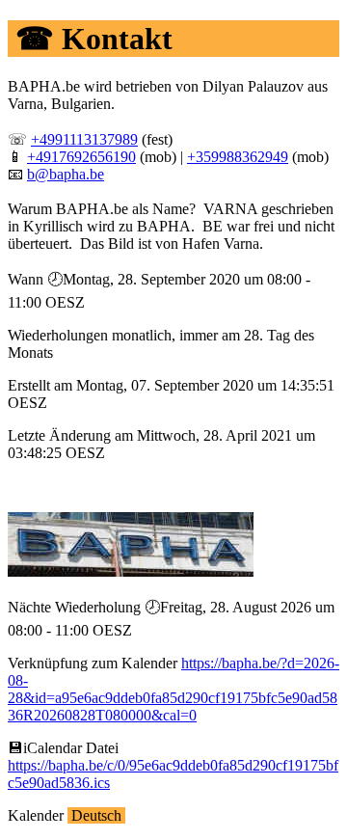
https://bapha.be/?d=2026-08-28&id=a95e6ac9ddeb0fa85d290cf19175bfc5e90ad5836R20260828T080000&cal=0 (173, 689)
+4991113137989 (84, 139)
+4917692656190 (81, 157)
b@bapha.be (65, 174)
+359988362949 (237, 157)
